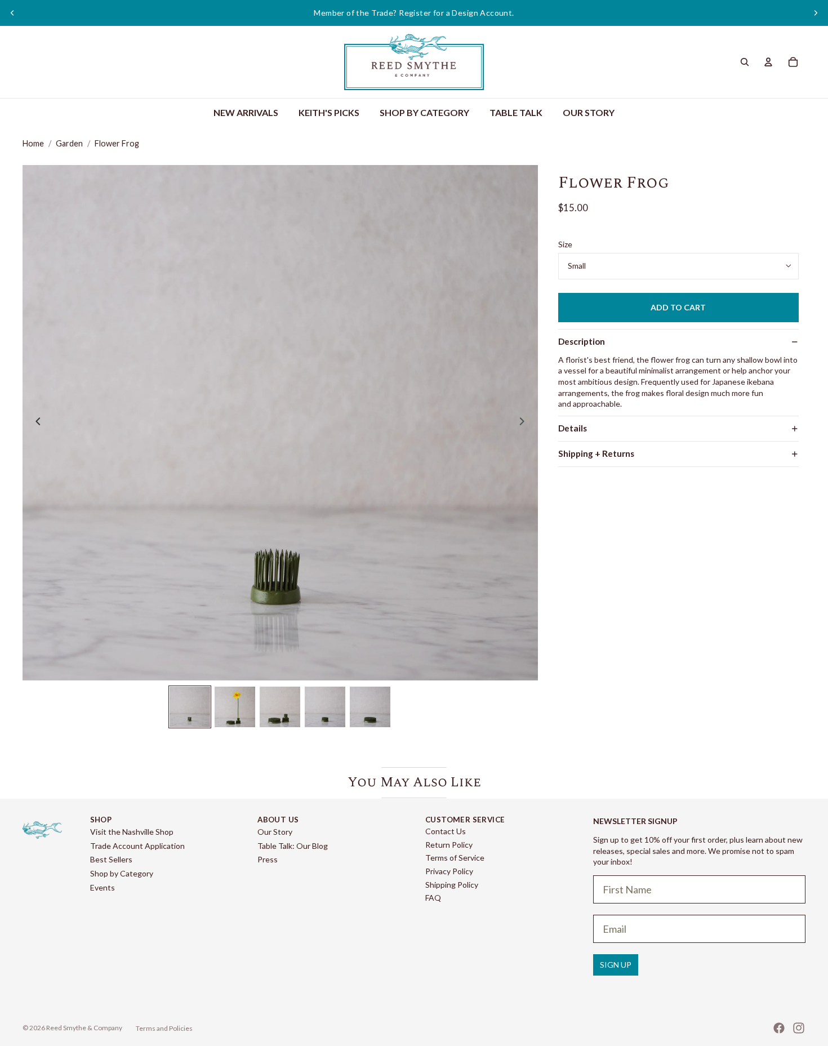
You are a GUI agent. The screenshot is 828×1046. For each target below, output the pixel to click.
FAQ (433, 897)
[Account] (768, 62)
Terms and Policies (164, 1028)
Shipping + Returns (596, 453)
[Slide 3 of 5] (280, 707)
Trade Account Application (137, 846)
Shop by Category (121, 873)
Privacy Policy (449, 871)
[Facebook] (779, 1028)
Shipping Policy (451, 884)
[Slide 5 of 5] (370, 707)
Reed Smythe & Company (84, 1027)
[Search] (744, 62)
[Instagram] (798, 1028)
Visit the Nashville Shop (131, 831)
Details (572, 428)
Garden (69, 143)
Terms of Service (454, 857)
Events (102, 887)
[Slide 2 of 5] (235, 707)
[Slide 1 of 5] (190, 707)
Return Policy (449, 844)
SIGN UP (615, 964)
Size (565, 244)
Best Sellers (111, 859)
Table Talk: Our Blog (292, 846)
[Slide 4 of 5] (325, 707)
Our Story (274, 831)
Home (33, 143)
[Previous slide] (12, 13)
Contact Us (445, 831)
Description (581, 341)
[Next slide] (815, 13)
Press (267, 859)
